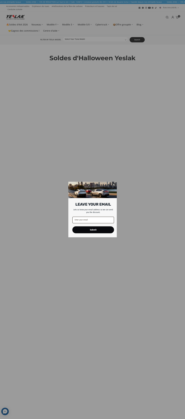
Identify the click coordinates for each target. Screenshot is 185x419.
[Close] (114, 185)
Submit (93, 230)
